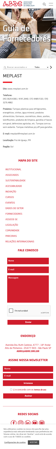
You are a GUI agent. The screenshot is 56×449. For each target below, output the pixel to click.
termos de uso (40, 390)
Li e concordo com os (29, 390)
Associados (12, 175)
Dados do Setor (14, 208)
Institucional (13, 169)
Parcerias (11, 236)
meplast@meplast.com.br (22, 134)
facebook (14, 423)
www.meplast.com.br (18, 89)
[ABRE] (18, 4)
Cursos (9, 197)
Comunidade (12, 230)
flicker (42, 423)
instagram (21, 423)
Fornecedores (13, 213)
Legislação (11, 224)
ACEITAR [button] (33, 442)
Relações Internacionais (19, 241)
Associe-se (11, 219)
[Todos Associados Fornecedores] (41, 67)
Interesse (28, 383)
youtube (35, 423)
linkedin (28, 423)
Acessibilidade (13, 186)
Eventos (10, 202)
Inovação (10, 191)
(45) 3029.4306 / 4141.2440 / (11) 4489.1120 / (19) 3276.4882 (25, 101)
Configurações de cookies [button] (15, 442)
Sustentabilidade (15, 180)
